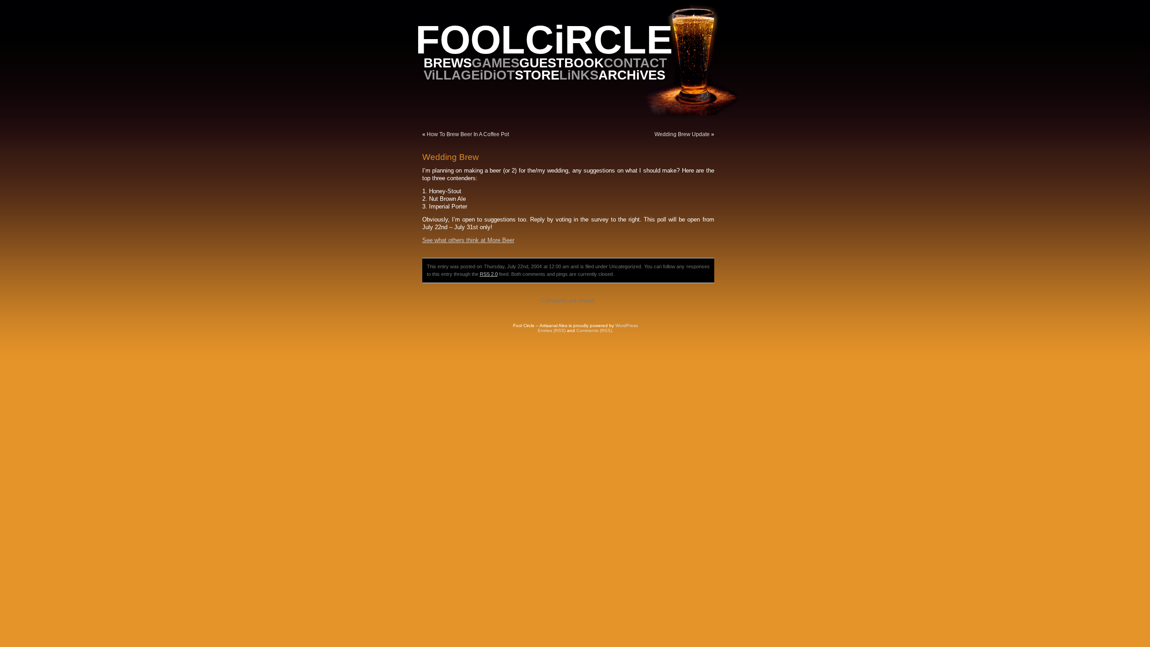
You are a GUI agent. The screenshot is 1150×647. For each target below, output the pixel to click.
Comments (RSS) (594, 330)
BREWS (448, 62)
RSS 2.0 (489, 274)
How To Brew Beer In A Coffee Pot (468, 134)
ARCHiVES (631, 74)
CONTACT (635, 62)
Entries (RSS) (552, 330)
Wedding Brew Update (682, 134)
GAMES (495, 62)
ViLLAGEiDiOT (469, 74)
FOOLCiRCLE (544, 40)
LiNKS (578, 74)
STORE (537, 74)
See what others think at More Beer (468, 240)
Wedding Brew (450, 157)
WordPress (626, 325)
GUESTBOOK (561, 62)
